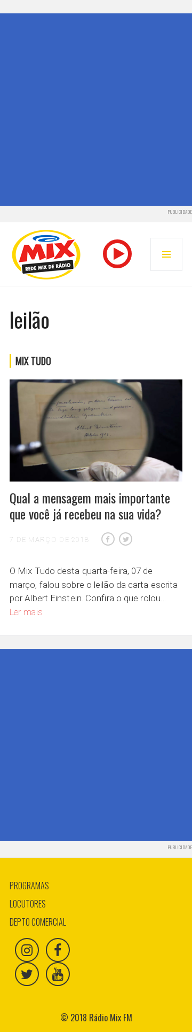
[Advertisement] (96, 109)
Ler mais (26, 612)
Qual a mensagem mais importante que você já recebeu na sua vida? (90, 505)
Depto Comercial (38, 921)
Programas (29, 885)
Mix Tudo (33, 361)
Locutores (28, 903)
